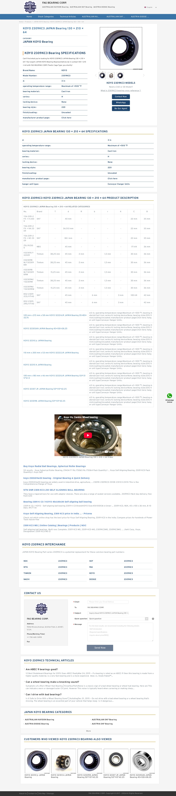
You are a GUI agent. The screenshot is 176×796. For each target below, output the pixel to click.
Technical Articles (68, 17)
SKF (91, 561)
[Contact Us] (169, 398)
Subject (77, 613)
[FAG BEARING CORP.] (30, 6)
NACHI (27, 579)
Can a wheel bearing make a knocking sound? (52, 682)
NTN (26, 567)
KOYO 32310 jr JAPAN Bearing (38, 341)
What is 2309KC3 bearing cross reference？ (121, 91)
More (88, 731)
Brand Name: (29, 70)
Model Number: (30, 76)
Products (28, 22)
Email (76, 602)
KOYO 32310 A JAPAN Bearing (37, 365)
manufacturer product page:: (36, 118)
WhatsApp (121, 102)
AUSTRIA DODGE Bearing (141, 17)
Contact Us (32, 794)
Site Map (42, 794)
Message (77, 624)
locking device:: (30, 102)
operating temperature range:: (37, 86)
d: (24, 81)
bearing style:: (30, 107)
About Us (23, 794)
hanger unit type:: (30, 184)
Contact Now (121, 96)
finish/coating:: (30, 112)
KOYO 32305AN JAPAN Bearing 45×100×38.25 (45, 328)
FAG (91, 567)
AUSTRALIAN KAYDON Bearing (92, 17)
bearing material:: (31, 91)
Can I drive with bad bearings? (43, 694)
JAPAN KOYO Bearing (41, 22)
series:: (26, 97)
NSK (26, 561)
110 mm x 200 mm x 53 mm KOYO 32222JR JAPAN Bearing (51, 353)
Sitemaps (50, 794)
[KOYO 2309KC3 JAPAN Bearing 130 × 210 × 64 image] (120, 48)
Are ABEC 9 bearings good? (42, 669)
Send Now (100, 647)
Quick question (81, 619)
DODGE (92, 579)
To (76, 608)
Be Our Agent (121, 108)
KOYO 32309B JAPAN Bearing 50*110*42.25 (44, 401)
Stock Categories (46, 17)
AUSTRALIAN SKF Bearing (117, 17)
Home (29, 17)
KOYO (92, 573)
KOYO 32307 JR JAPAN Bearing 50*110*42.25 (45, 389)
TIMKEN (27, 573)
